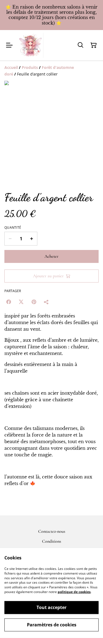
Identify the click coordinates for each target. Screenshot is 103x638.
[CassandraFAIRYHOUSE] (30, 45)
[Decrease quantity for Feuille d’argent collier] (10, 239)
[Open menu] (9, 45)
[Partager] (46, 302)
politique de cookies (74, 591)
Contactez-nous (51, 531)
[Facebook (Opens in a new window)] (8, 302)
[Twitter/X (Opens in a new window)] (21, 302)
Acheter (51, 256)
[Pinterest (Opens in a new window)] (34, 302)
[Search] (80, 45)
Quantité (12, 228)
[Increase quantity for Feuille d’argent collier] (31, 239)
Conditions (51, 541)
